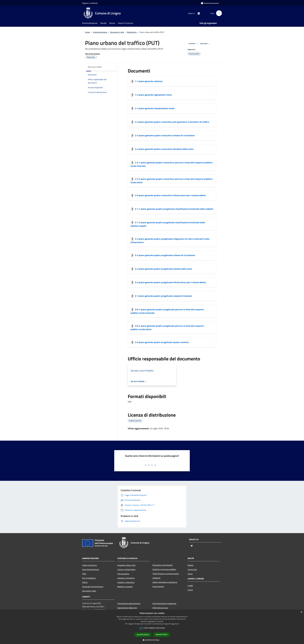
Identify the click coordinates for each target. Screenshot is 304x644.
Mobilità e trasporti (125, 586)
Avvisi (190, 573)
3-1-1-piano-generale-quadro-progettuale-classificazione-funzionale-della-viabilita (174, 209)
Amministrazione (100, 32)
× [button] (301, 612)
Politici (85, 582)
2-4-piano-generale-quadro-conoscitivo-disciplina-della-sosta (164, 149)
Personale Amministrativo (92, 586)
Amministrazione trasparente (164, 603)
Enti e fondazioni (89, 578)
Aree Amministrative (90, 569)
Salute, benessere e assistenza (164, 582)
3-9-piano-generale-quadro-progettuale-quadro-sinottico (162, 342)
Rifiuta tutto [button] (161, 635)
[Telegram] (197, 13)
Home (87, 32)
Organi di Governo (89, 565)
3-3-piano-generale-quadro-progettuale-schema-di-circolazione (165, 255)
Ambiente (156, 577)
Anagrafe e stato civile (126, 565)
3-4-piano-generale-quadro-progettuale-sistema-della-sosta (163, 268)
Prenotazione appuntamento (128, 603)
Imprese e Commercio (126, 578)
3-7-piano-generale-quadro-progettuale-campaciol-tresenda (163, 296)
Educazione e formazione (162, 565)
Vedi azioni (204, 43)
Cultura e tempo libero (126, 569)
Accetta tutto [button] (143, 635)
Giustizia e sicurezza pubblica (164, 569)
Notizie (190, 565)
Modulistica (132, 32)
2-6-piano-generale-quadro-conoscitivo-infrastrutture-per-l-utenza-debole (170, 195)
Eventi (190, 589)
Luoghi (190, 585)
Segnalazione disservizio (127, 607)
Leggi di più (175, 624)
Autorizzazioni (158, 586)
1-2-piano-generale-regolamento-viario (153, 94)
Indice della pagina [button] (95, 67)
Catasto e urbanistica (125, 582)
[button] (152, 640)
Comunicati (192, 569)
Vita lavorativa (123, 573)
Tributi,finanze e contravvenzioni (165, 573)
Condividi (191, 43)
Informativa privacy (160, 607)
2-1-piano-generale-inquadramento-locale (154, 108)
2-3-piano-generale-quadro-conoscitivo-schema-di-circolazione (165, 135)
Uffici (84, 573)
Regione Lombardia (90, 3)
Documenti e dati (117, 32)
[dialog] (152, 627)
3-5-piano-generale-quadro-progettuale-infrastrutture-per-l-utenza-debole (170, 282)
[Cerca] (219, 13)
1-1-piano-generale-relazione (148, 81)
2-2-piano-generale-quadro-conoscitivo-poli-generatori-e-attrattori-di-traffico (172, 121)
